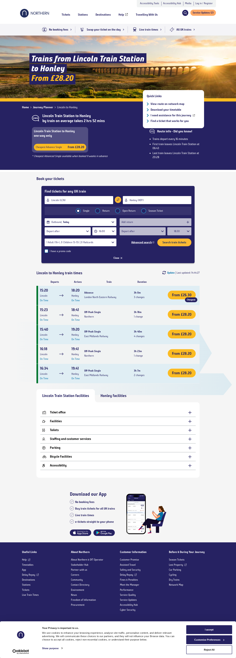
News (74, 594)
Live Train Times (30, 594)
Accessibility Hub (172, 3)
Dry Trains (174, 579)
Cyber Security (127, 609)
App (24, 569)
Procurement (77, 604)
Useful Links (29, 552)
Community (77, 579)
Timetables (27, 564)
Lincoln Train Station (58, 115)
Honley (85, 115)
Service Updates (128, 599)
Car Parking (175, 569)
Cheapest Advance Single (60, 147)
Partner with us (79, 569)
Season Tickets (176, 559)
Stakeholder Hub (79, 564)
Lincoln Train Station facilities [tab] (65, 395)
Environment (77, 589)
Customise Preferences (207, 639)
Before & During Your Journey (187, 552)
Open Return (128, 210)
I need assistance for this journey (171, 115)
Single (86, 210)
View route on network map (167, 104)
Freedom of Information (83, 599)
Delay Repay (28, 574)
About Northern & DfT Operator (87, 559)
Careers (75, 574)
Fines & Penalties (129, 579)
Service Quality (128, 594)
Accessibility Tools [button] (149, 3)
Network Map (176, 584)
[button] (185, 13)
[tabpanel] (118, 440)
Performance (126, 589)
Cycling (172, 574)
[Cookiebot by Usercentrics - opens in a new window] (21, 651)
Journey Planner (43, 107)
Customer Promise (129, 559)
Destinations (28, 579)
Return (105, 210)
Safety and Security (130, 569)
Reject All (209, 649)
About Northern (80, 552)
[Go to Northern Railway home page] (34, 16)
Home (25, 107)
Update (171, 272)
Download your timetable (166, 109)
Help (24, 559)
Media (188, 3)
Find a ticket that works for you (170, 121)
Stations (26, 584)
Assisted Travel (128, 564)
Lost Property (176, 564)
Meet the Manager (129, 584)
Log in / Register (204, 3)
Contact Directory (80, 584)
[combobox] (79, 200)
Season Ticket (156, 210)
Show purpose (50, 648)
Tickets (25, 589)
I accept (209, 629)
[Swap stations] (118, 200)
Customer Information (133, 552)
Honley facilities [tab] (114, 395)
